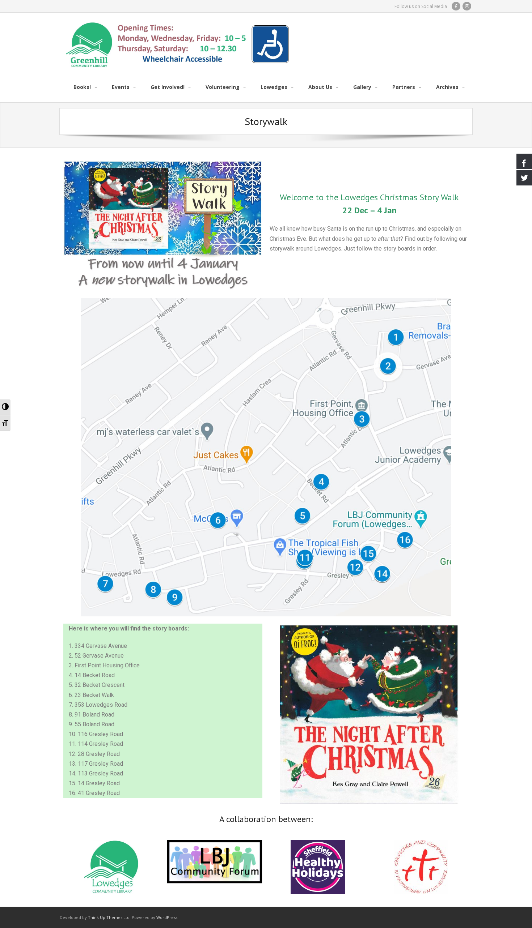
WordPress (166, 917)
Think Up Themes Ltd (109, 917)
